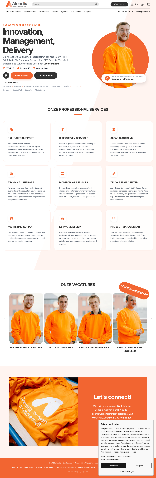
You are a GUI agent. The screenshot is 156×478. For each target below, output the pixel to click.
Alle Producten (12, 11)
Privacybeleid (49, 467)
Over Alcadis (75, 11)
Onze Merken (29, 11)
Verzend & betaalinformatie (66, 467)
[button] (16, 4)
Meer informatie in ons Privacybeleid (116, 456)
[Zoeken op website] (96, 4)
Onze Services (46, 75)
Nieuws (55, 11)
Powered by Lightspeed (78, 471)
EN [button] (136, 4)
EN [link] (21, 467)
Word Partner (21, 75)
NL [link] (18, 467)
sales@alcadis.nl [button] (143, 11)
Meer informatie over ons (111, 459)
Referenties (44, 11)
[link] (126, 470)
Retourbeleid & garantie (86, 467)
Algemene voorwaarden (33, 467)
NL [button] (132, 4)
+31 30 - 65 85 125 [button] (125, 11)
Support (87, 11)
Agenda (64, 11)
